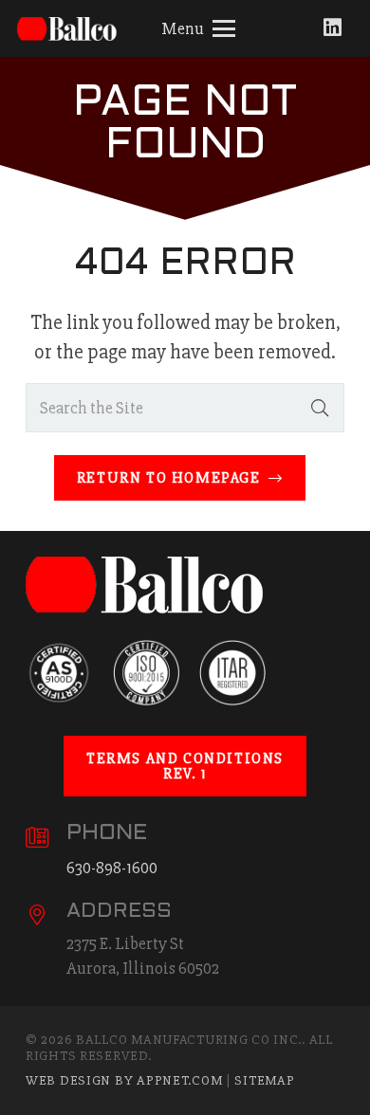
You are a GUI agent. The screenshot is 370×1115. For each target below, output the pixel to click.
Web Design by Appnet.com (124, 1080)
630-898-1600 (111, 867)
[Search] (319, 407)
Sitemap (264, 1080)
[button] (199, 28)
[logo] (70, 29)
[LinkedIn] (332, 28)
